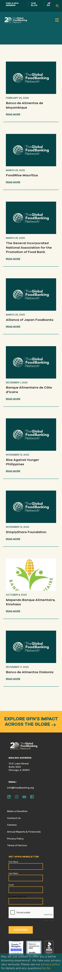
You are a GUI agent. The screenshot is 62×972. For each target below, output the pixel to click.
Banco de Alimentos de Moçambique (24, 105)
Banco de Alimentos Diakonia (29, 672)
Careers (12, 825)
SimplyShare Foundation (26, 532)
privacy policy (50, 964)
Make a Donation (17, 811)
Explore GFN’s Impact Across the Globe (31, 721)
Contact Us (14, 818)
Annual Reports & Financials (24, 831)
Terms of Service (17, 845)
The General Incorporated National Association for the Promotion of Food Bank (29, 247)
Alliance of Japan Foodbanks (29, 320)
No (48, 968)
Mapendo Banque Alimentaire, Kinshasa (30, 602)
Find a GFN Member (12, 4)
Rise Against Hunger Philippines (22, 462)
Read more (13, 114)
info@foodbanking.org (20, 787)
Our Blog (34, 4)
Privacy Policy (15, 838)
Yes (43, 968)
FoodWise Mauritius (22, 175)
